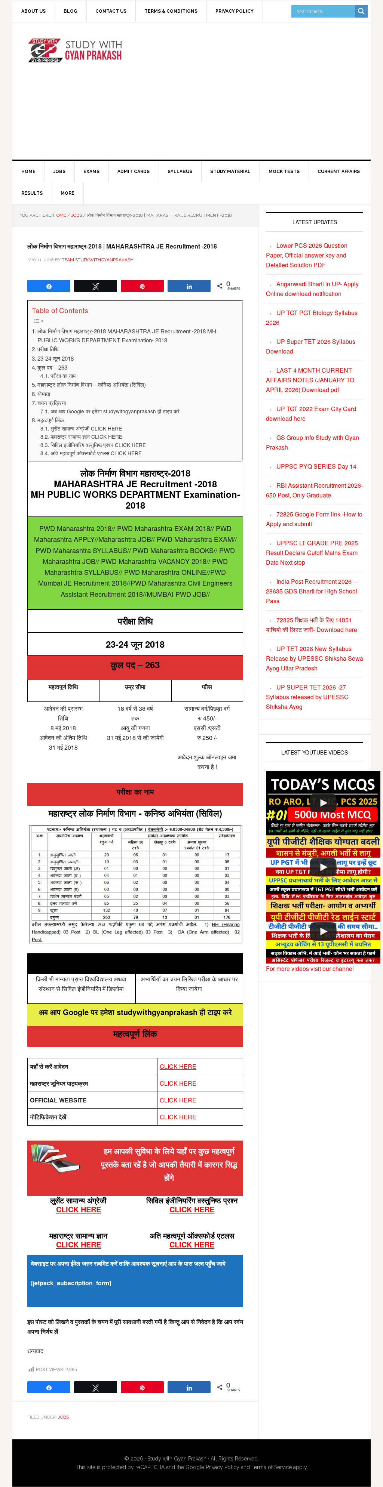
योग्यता (43, 394)
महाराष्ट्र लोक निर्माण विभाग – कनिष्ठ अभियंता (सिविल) (91, 384)
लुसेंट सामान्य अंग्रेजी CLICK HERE (86, 428)
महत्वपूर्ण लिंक (50, 420)
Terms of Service (271, 1467)
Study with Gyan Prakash (176, 1459)
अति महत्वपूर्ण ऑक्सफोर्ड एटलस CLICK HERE (96, 453)
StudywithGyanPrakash (76, 54)
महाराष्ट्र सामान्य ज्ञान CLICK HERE (86, 436)
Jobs (63, 1417)
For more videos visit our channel (310, 968)
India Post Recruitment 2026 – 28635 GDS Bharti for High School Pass (311, 591)
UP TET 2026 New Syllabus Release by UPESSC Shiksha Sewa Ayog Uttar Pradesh (314, 658)
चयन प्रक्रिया (51, 403)
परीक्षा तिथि (48, 349)
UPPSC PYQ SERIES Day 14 (316, 466)
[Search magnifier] (361, 11)
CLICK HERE (178, 1066)
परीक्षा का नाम (63, 375)
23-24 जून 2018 (55, 358)
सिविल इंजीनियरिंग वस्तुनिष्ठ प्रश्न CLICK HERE (98, 444)
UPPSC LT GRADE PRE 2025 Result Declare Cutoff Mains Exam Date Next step (312, 553)
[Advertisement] (261, 89)
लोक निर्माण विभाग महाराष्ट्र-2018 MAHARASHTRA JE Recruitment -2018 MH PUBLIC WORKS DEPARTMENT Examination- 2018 (126, 335)
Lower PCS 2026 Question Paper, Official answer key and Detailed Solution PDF (306, 255)
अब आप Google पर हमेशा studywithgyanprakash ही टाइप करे (115, 411)
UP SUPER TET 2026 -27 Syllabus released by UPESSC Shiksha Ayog (307, 697)
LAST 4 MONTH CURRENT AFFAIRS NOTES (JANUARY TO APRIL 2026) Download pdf (310, 380)
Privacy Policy (222, 1467)
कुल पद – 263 (52, 367)
